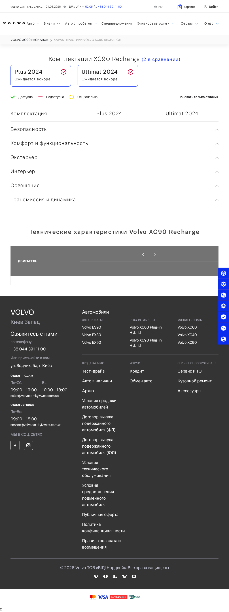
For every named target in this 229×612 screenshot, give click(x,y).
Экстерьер (24, 157)
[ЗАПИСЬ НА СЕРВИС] (223, 284)
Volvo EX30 (91, 335)
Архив (88, 390)
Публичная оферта (100, 514)
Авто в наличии (97, 381)
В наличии (52, 23)
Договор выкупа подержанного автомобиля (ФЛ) (98, 423)
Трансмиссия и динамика (43, 199)
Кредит (137, 371)
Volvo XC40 (187, 335)
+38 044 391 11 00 (28, 349)
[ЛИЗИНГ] (223, 339)
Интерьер (23, 171)
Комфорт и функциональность (49, 143)
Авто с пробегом (79, 23)
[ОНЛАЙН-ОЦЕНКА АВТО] (223, 317)
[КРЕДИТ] (223, 328)
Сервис (187, 23)
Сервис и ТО (190, 371)
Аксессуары (189, 390)
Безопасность (29, 129)
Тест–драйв (93, 371)
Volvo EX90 (91, 342)
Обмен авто (141, 381)
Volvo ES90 (91, 327)
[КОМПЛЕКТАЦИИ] (223, 306)
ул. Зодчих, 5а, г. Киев (31, 365)
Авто (31, 23)
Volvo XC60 (187, 327)
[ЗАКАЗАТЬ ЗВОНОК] (223, 295)
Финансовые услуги (153, 23)
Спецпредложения (117, 23)
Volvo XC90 (187, 342)
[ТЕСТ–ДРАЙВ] (223, 273)
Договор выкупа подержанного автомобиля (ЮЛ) (99, 446)
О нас (209, 23)
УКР (160, 6)
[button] (186, 6)
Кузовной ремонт (195, 381)
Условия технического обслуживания (96, 469)
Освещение (25, 185)
